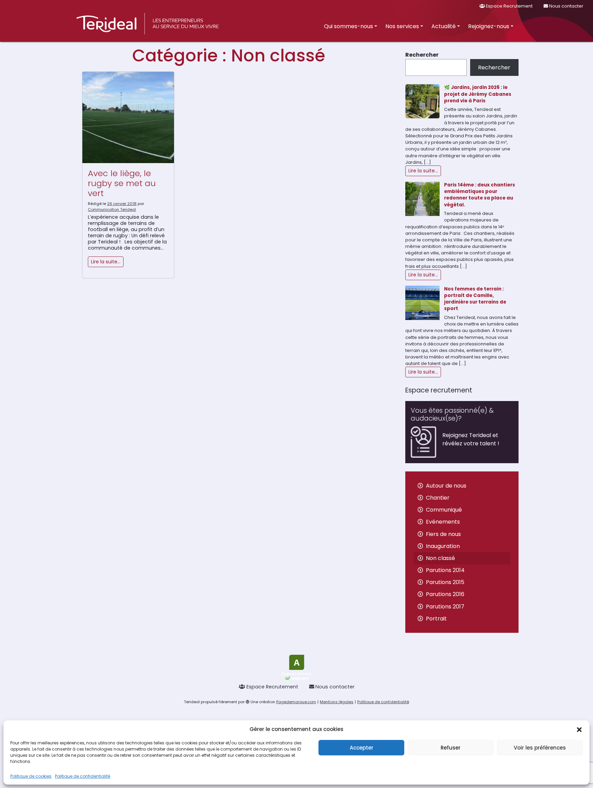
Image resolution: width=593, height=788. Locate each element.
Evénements (443, 522)
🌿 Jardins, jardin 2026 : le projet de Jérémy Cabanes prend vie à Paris (477, 94)
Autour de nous (446, 486)
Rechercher (422, 55)
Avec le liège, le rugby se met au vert (122, 183)
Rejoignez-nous (488, 26)
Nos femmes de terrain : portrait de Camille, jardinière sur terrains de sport (475, 299)
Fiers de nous (443, 534)
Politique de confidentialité (82, 776)
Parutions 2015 (445, 582)
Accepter (361, 747)
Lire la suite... (423, 170)
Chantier (438, 498)
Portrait (436, 619)
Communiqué (444, 510)
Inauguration (443, 546)
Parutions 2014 (445, 570)
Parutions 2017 (445, 606)
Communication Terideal (112, 209)
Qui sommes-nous (348, 26)
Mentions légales (336, 702)
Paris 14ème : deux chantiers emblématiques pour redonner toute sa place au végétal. (479, 195)
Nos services (402, 26)
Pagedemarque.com (296, 702)
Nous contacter (565, 6)
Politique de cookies (30, 776)
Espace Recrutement (509, 6)
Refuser (451, 747)
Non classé (440, 558)
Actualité (443, 26)
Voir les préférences (540, 747)
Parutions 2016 (445, 594)
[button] (579, 729)
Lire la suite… (105, 261)
